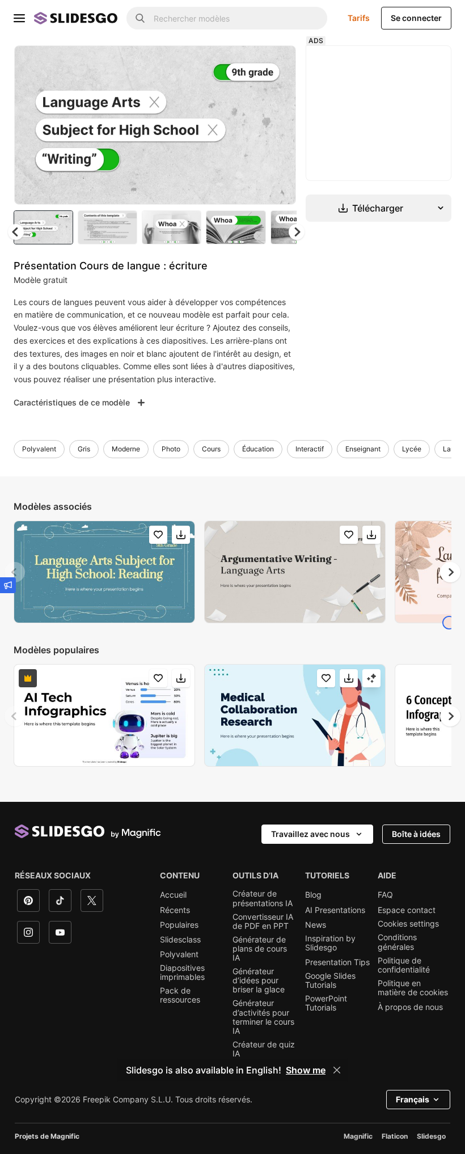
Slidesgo (431, 1136)
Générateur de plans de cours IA (259, 948)
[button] (296, 232)
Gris (84, 449)
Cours (211, 449)
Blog (313, 894)
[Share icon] (276, 63)
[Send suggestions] (8, 585)
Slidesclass (180, 939)
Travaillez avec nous (310, 834)
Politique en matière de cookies (413, 988)
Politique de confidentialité (404, 965)
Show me (305, 1070)
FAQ (385, 894)
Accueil (173, 894)
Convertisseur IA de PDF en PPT (262, 921)
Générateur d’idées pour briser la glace (258, 980)
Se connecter (416, 18)
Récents (175, 910)
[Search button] (140, 18)
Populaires (179, 924)
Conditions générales (397, 942)
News (315, 924)
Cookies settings (408, 923)
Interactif (309, 449)
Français (412, 1099)
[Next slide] (279, 125)
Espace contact (407, 910)
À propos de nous (410, 1007)
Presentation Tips (337, 962)
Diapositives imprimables (182, 972)
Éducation (258, 449)
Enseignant (363, 449)
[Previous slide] (15, 572)
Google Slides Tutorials (330, 980)
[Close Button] (336, 1070)
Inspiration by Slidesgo (330, 943)
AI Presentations (335, 910)
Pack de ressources (180, 995)
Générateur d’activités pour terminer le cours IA (263, 1017)
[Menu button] (19, 18)
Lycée (411, 449)
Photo (171, 449)
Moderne (126, 449)
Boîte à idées (416, 834)
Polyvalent (39, 449)
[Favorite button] (247, 63)
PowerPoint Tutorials (326, 1003)
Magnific (358, 1136)
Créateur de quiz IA (263, 1049)
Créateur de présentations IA (262, 898)
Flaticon (395, 1136)
